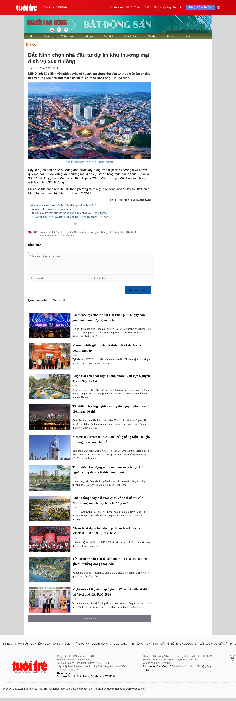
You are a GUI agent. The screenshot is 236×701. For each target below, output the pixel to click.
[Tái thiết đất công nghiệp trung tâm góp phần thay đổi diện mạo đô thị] (49, 417)
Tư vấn (151, 36)
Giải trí (164, 644)
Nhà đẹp (88, 36)
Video (46, 644)
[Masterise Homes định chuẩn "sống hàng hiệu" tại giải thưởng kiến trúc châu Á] (49, 447)
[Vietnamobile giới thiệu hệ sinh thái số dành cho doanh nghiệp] (49, 356)
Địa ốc (31, 44)
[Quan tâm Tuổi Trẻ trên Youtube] (232, 658)
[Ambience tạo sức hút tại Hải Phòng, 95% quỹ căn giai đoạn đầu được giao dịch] (49, 325)
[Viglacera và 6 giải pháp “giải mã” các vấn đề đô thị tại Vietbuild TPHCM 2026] (49, 600)
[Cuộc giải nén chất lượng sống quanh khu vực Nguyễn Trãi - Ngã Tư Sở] (49, 386)
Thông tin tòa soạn (68, 672)
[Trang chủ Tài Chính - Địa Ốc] (43, 22)
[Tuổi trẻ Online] (29, 666)
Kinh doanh (93, 644)
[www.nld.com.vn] (31, 36)
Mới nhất (59, 300)
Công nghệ (108, 644)
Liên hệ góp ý (203, 666)
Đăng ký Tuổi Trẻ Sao (200, 7)
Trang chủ (9, 644)
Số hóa (170, 36)
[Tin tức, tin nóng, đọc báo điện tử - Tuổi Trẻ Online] (26, 7)
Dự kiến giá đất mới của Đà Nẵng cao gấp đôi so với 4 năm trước (68, 212)
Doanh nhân (130, 36)
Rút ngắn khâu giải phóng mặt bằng (51, 208)
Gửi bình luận (137, 289)
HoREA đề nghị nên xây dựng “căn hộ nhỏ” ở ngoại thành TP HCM (69, 216)
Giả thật (223, 644)
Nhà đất (199, 644)
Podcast (118, 7)
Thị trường (67, 36)
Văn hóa (154, 644)
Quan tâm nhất (38, 300)
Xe (117, 644)
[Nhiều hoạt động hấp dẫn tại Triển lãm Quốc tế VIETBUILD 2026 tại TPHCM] (49, 539)
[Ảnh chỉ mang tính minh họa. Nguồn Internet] (89, 120)
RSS (146, 669)
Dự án (47, 36)
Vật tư (188, 36)
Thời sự (55, 644)
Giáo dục (187, 644)
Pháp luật (78, 644)
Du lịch (124, 644)
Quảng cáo (169, 7)
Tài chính (108, 36)
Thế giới (66, 644)
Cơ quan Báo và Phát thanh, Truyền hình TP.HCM (86, 676)
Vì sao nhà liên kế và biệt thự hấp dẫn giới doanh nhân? (63, 205)
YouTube (135, 7)
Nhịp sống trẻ (139, 644)
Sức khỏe (211, 644)
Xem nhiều (36, 644)
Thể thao (175, 644)
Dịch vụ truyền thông (155, 666)
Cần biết (152, 7)
